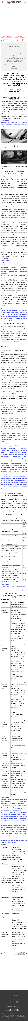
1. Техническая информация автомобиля (14, 57)
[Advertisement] (14, 21)
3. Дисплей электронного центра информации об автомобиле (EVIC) (14, 61)
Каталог (3, 36)
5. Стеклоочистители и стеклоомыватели (14, 64)
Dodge (9, 36)
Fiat (13, 36)
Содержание (14, 48)
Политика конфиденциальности (19, 1014)
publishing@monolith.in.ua (15, 1010)
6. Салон (14, 66)
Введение (14, 51)
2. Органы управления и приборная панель (14, 58)
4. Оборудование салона (14, 63)
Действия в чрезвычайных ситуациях (14, 53)
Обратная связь (14, 995)
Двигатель (14, 68)
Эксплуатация (14, 55)
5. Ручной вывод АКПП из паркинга (8, 953)
